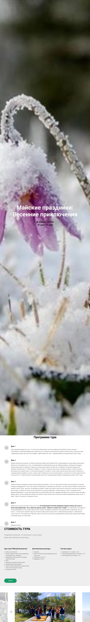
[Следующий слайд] (78, 611)
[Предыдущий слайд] (11, 611)
